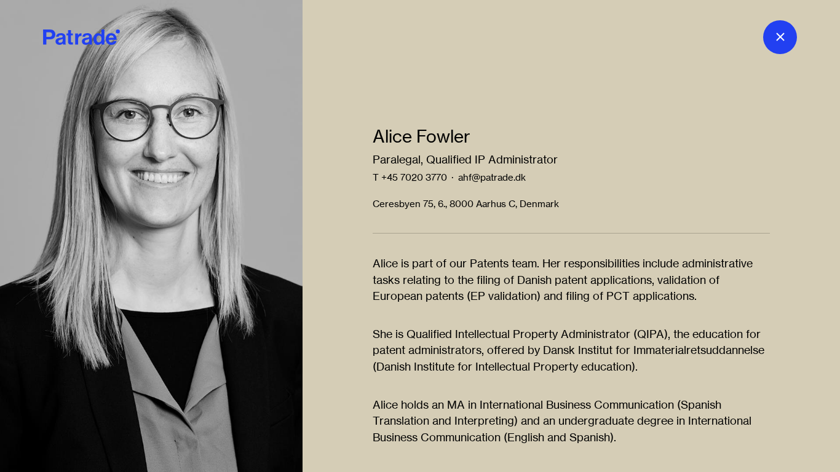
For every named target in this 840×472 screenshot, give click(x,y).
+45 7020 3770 (414, 177)
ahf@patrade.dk (492, 177)
